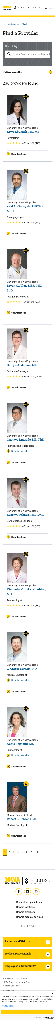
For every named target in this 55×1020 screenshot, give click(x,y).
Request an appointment (29, 902)
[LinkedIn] (27, 891)
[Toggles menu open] (50, 7)
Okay (27, 1012)
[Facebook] (18, 891)
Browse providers (25, 912)
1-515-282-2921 (27, 925)
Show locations (18, 154)
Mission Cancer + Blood (17, 24)
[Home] (16, 7)
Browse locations (25, 907)
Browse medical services (29, 916)
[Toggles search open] (47, 7)
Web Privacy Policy (12, 985)
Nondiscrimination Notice (15, 978)
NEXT (39, 852)
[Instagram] (36, 891)
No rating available (20, 451)
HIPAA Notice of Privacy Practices (18, 982)
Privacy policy (8, 1006)
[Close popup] (52, 993)
